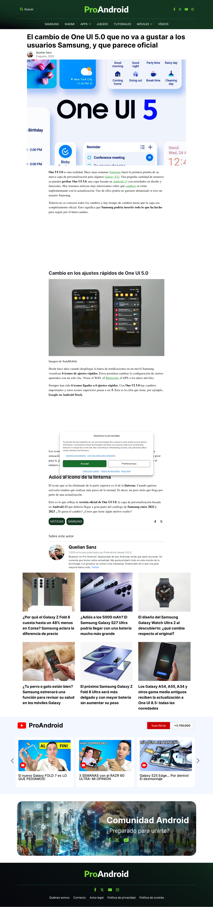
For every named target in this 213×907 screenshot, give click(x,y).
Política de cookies (91, 471)
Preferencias (129, 463)
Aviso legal (126, 471)
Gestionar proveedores (76, 455)
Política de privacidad (110, 471)
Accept (85, 463)
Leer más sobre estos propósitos (101, 455)
